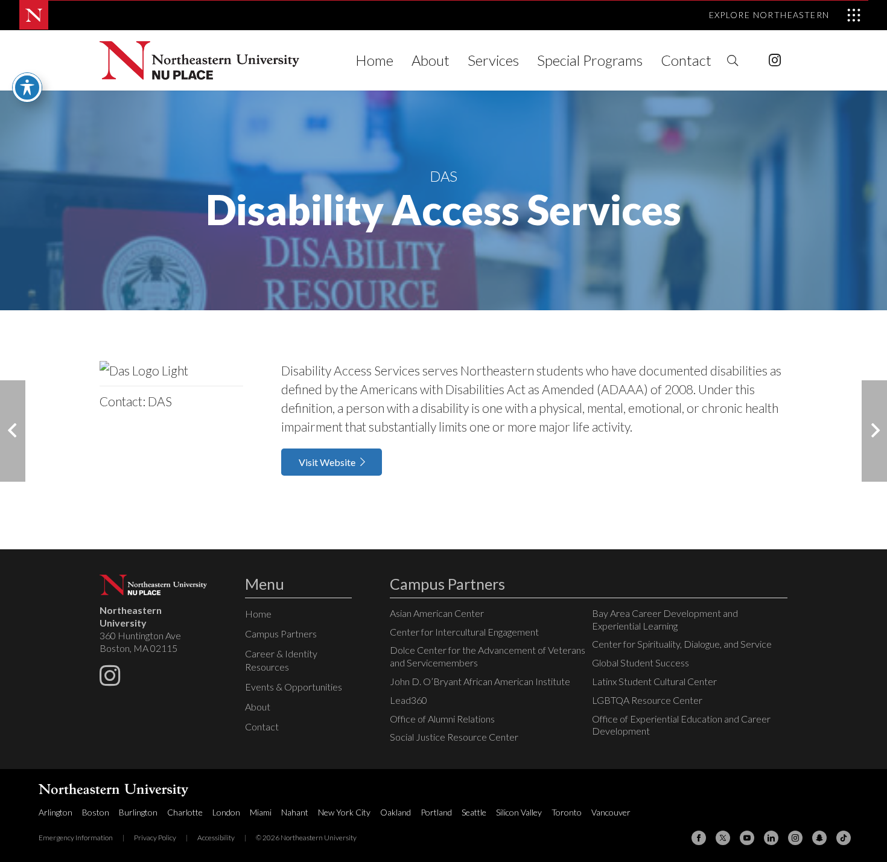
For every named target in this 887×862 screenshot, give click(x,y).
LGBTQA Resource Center (647, 700)
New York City (344, 812)
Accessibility (216, 837)
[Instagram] (774, 60)
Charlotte (185, 812)
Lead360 (408, 700)
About (257, 706)
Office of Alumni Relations (442, 718)
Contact (262, 726)
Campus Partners (281, 633)
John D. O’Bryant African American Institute (480, 681)
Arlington (55, 812)
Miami (261, 812)
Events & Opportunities (293, 686)
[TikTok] (843, 838)
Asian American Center (437, 613)
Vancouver (611, 812)
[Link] (199, 60)
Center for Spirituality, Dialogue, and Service (682, 644)
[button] (732, 60)
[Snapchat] (819, 838)
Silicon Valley (519, 812)
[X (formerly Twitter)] (723, 838)
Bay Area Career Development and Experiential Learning (665, 619)
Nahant (294, 812)
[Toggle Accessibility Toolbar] (27, 87)
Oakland (395, 812)
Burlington (138, 812)
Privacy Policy (155, 837)
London (226, 812)
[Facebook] (698, 838)
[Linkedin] (771, 838)
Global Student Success (640, 662)
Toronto (567, 812)
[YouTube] (747, 838)
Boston (95, 812)
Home (258, 613)
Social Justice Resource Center (454, 736)
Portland (436, 812)
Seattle (474, 812)
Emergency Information (76, 837)
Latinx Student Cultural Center (654, 681)
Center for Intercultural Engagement (464, 631)
